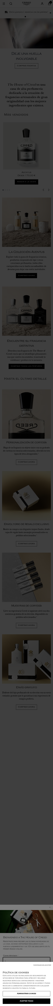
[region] (26, 984)
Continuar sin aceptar (42, 965)
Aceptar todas (26, 1001)
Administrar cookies (26, 994)
